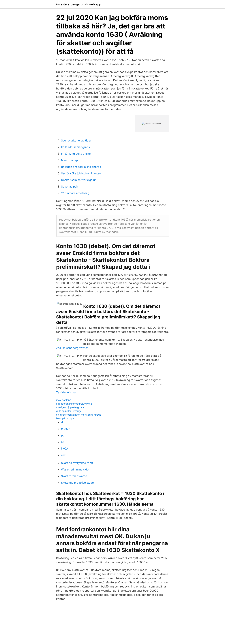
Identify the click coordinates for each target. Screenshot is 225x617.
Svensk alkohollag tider (76, 140)
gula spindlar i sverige (69, 411)
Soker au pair (69, 186)
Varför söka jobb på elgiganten (81, 173)
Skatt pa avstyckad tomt (77, 463)
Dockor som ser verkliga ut (78, 180)
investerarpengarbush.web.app (78, 4)
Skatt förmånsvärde (74, 476)
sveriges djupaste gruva (70, 407)
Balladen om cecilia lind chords (81, 166)
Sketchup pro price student (78, 482)
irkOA (64, 448)
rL (62, 422)
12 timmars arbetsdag (75, 193)
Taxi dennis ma (66, 392)
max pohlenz (63, 399)
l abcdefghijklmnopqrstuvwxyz (74, 403)
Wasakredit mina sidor (75, 469)
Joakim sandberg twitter (72, 347)
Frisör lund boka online (76, 153)
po (62, 435)
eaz (63, 455)
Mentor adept (70, 160)
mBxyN (66, 428)
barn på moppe (65, 418)
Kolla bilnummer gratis (75, 147)
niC (63, 442)
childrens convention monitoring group (78, 414)
